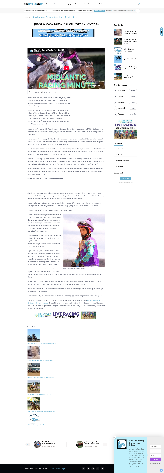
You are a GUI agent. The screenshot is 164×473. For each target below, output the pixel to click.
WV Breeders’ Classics (122, 160)
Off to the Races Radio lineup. (129, 50)
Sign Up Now (125, 178)
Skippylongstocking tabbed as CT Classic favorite (130, 41)
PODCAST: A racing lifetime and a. (130, 59)
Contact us (87, 4)
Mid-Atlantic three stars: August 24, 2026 (40, 394)
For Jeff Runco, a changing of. (129, 77)
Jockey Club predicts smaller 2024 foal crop (92, 443)
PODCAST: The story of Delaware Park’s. (130, 68)
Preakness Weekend (121, 149)
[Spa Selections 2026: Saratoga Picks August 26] (34, 335)
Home (48, 4)
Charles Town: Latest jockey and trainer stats (84, 10)
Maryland (108, 10)
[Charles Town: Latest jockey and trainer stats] (34, 369)
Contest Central (99, 4)
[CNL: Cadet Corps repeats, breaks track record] (34, 403)
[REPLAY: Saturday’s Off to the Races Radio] (34, 419)
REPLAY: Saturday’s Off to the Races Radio (40, 425)
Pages (77, 4)
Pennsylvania (122, 10)
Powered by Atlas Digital (58, 469)
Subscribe (133, 114)
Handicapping (67, 4)
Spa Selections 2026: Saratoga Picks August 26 (29, 10)
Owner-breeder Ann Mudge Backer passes (57, 10)
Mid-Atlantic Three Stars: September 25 (48, 443)
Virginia (129, 10)
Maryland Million (120, 155)
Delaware (114, 10)
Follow (133, 90)
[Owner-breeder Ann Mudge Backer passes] (34, 352)
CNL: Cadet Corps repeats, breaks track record (41, 411)
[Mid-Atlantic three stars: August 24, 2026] (34, 386)
